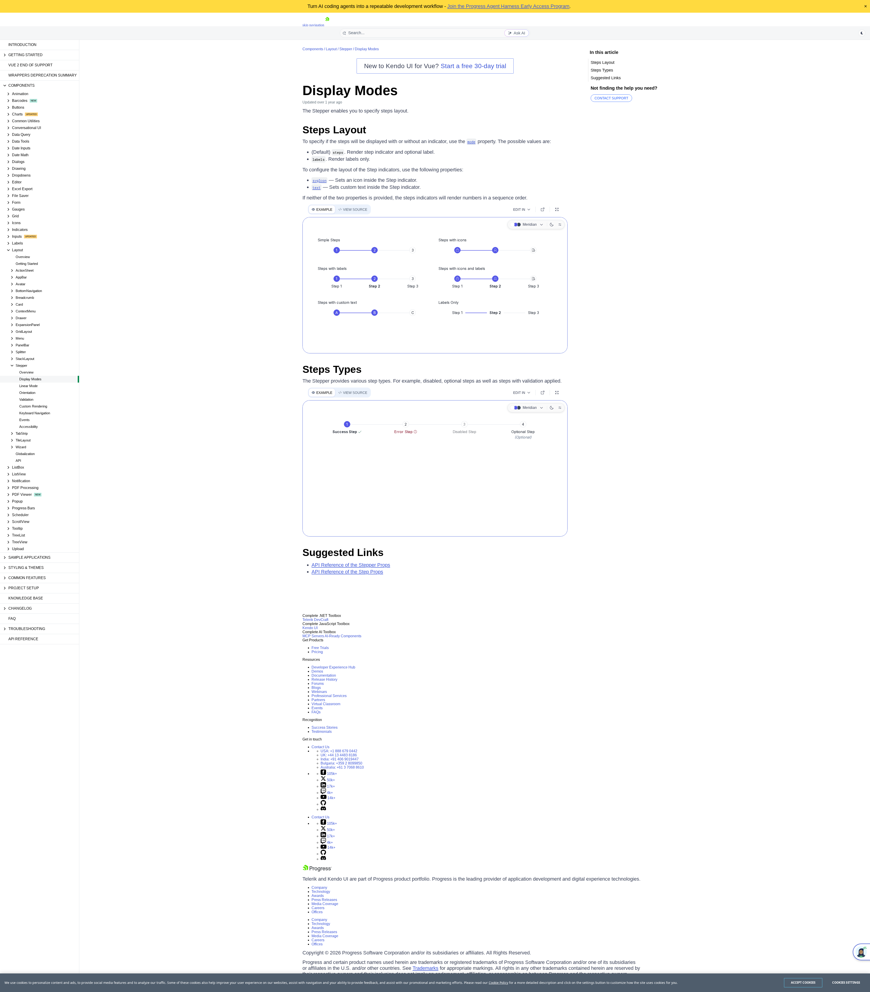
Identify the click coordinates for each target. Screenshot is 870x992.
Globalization (25, 454)
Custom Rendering (33, 406)
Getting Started (27, 264)
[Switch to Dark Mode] (551, 224)
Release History (324, 679)
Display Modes (30, 379)
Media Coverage (325, 904)
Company (319, 887)
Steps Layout (334, 130)
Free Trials (320, 648)
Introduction (22, 45)
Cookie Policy (498, 982)
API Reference (23, 639)
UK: (339, 755)
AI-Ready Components (343, 636)
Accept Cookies (803, 982)
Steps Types (332, 369)
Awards (318, 896)
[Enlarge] (557, 209)
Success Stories (325, 727)
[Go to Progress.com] (317, 870)
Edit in (519, 209)
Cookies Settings (846, 982)
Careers (318, 908)
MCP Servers (313, 636)
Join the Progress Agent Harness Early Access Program (508, 6)
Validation (26, 399)
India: (340, 759)
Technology (321, 892)
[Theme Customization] (559, 224)
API (18, 460)
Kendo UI (310, 628)
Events (24, 420)
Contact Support (611, 98)
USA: (339, 751)
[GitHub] (323, 804)
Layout (331, 49)
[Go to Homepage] (327, 25)
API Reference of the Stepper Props (351, 565)
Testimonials (322, 731)
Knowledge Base (25, 598)
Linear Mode (28, 386)
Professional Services (329, 696)
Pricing (317, 652)
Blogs (316, 688)
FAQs (316, 712)
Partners (318, 700)
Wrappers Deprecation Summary (42, 75)
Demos (317, 671)
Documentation (324, 675)
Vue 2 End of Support (30, 65)
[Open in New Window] (542, 209)
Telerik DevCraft (315, 620)
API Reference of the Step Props (347, 572)
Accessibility (28, 427)
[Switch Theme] (861, 33)
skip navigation (313, 25)
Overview (23, 257)
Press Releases (324, 900)
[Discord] (323, 809)
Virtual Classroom (326, 704)
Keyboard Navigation (34, 413)
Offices (317, 912)
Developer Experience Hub (333, 667)
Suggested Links (343, 552)
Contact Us (320, 747)
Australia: (342, 767)
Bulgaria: (341, 763)
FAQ (12, 619)
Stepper (345, 49)
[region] (435, 982)
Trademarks (425, 968)
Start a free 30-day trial (473, 65)
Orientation (27, 393)
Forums (318, 683)
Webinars (319, 692)
